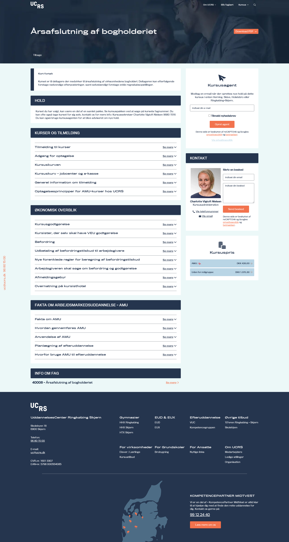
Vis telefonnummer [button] (207, 211)
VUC (192, 422)
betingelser (231, 134)
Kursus (242, 4)
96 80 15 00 (38, 440)
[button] (252, 263)
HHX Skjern (126, 427)
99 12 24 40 (200, 514)
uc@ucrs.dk (38, 452)
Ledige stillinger (234, 457)
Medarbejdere (233, 452)
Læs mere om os (205, 524)
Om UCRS (208, 4)
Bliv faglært (227, 4)
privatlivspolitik (214, 134)
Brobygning (162, 452)
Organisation (232, 462)
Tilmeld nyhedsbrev (223, 115)
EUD (157, 422)
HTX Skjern (126, 432)
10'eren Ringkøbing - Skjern (241, 422)
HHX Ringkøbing (129, 422)
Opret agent (222, 124)
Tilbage (37, 55)
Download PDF (244, 31)
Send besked (236, 209)
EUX (157, 427)
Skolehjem (231, 427)
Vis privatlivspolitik (222, 140)
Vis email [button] (207, 216)
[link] (48, 5)
